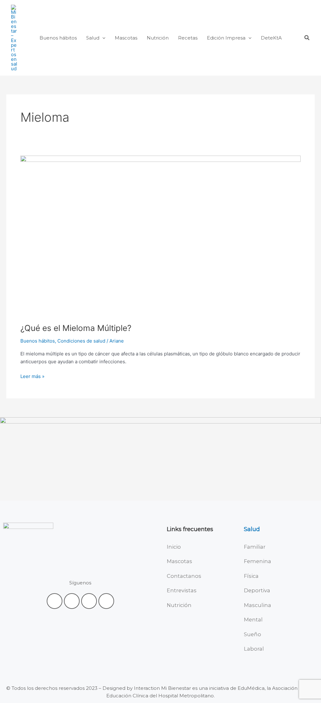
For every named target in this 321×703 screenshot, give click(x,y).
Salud (252, 529)
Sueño (252, 634)
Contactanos (184, 576)
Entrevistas (182, 590)
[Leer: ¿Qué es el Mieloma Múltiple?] (160, 235)
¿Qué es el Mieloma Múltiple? (75, 328)
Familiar (255, 547)
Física (251, 576)
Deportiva (257, 590)
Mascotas (179, 561)
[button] (102, 38)
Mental (253, 619)
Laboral (254, 649)
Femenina (257, 561)
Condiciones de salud (81, 341)
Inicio (174, 547)
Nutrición (179, 605)
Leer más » (32, 376)
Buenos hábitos (37, 341)
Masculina (257, 605)
